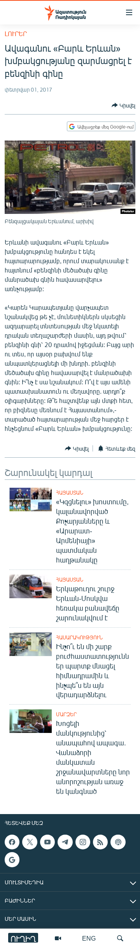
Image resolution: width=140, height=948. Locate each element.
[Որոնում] (120, 938)
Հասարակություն (79, 637)
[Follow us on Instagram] (82, 842)
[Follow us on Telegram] (65, 842)
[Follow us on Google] (12, 860)
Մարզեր (66, 714)
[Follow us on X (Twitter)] (29, 842)
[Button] (123, 105)
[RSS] (100, 842)
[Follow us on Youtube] (47, 842)
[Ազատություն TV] (58, 938)
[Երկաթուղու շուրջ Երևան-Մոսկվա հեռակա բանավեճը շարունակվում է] (30, 586)
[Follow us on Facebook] (12, 842)
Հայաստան (69, 493)
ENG (89, 938)
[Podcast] (117, 842)
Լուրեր (16, 33)
